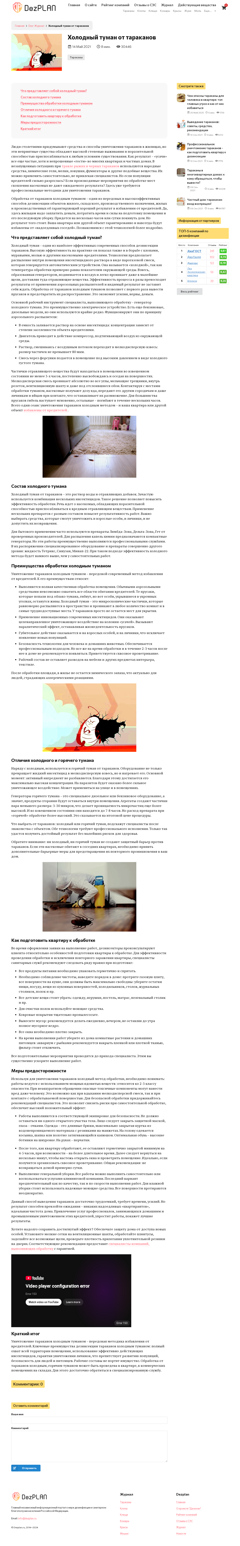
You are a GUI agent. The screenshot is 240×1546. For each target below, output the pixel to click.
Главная (180, 1502)
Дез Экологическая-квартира (196, 272)
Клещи (124, 1514)
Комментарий (19, 1428)
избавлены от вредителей (46, 410)
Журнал (181, 1527)
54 (212, 271)
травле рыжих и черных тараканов (91, 166)
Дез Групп (194, 256)
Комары (124, 1520)
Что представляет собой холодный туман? (54, 91)
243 (212, 250)
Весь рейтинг (190, 291)
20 (212, 280)
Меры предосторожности (41, 122)
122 (212, 262)
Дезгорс (192, 263)
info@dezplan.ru (27, 1518)
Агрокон (192, 280)
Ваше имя (17, 1414)
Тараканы (76, 57)
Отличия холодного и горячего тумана (51, 109)
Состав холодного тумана (41, 97)
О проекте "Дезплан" (188, 1508)
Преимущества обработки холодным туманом (56, 103)
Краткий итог (31, 128)
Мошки (124, 1533)
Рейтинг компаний (186, 1514)
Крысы (124, 1527)
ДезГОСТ (194, 250)
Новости (181, 1533)
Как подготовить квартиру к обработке (51, 116)
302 (212, 256)
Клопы (124, 1508)
